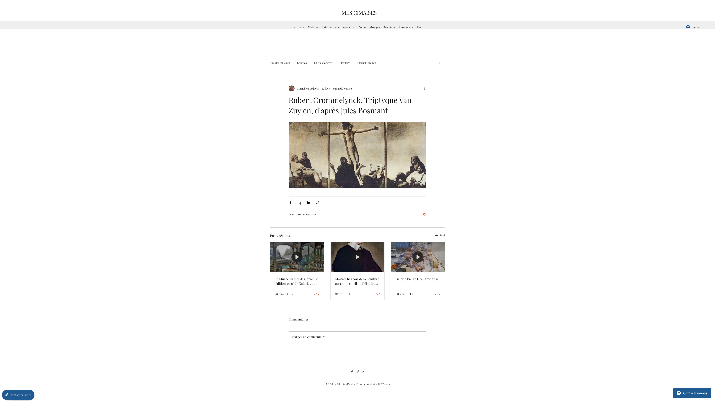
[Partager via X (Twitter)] (299, 203)
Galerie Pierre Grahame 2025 (416, 279)
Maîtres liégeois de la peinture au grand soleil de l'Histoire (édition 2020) (357, 281)
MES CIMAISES (359, 12)
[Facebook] (352, 372)
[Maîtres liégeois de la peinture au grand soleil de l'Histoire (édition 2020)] (357, 257)
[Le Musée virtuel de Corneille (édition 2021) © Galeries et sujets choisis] (297, 257)
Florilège (345, 63)
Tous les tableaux (280, 63)
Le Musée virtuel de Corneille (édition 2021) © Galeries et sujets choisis (296, 281)
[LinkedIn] (363, 372)
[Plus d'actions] (424, 88)
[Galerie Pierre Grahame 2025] (418, 257)
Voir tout (440, 235)
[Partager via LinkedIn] (308, 203)
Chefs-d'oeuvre (323, 63)
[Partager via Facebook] (290, 203)
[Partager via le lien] (318, 203)
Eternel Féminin (366, 63)
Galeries (302, 63)
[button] (440, 62)
